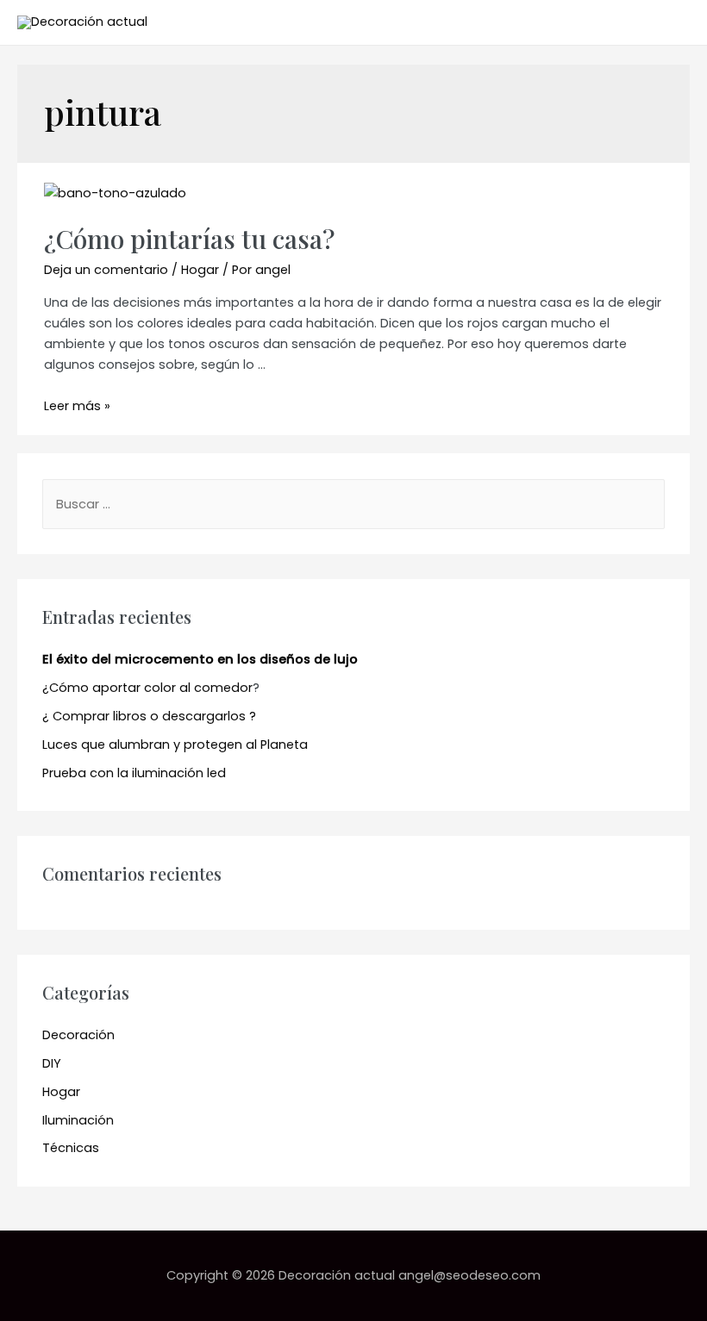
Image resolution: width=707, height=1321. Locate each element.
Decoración (78, 1035)
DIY (51, 1063)
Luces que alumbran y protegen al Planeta (175, 744)
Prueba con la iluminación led (134, 773)
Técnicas (70, 1147)
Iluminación (78, 1120)
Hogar (200, 269)
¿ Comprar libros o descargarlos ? (149, 716)
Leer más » (77, 405)
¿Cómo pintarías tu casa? (189, 238)
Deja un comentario (106, 269)
